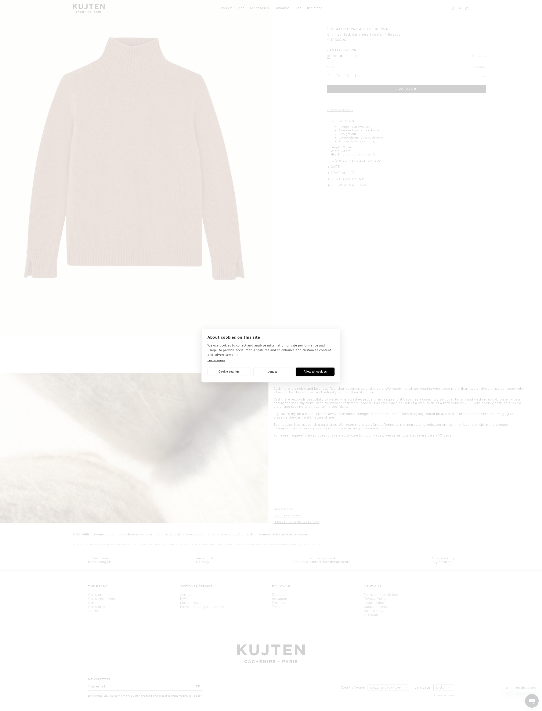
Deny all (273, 371)
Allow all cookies (315, 371)
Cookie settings (228, 371)
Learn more (216, 360)
